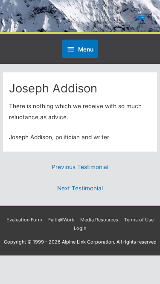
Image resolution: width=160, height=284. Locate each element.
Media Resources (99, 220)
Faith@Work (61, 220)
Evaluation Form (24, 220)
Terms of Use (139, 220)
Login (80, 228)
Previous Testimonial (80, 167)
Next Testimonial (80, 188)
